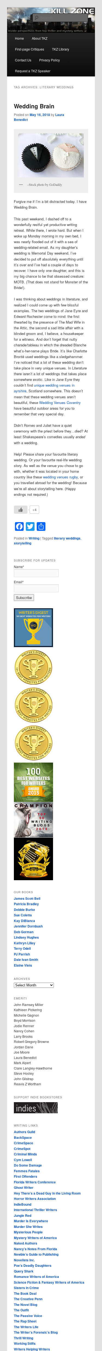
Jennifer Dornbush (28, 926)
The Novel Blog (25, 1304)
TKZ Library (60, 49)
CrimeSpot (22, 1148)
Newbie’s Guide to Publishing (36, 1254)
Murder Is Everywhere (31, 1220)
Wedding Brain (34, 106)
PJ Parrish (22, 954)
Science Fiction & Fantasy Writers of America (49, 1282)
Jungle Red (22, 1215)
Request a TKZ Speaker (32, 70)
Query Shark (23, 1271)
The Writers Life (26, 1326)
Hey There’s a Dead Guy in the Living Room (47, 1193)
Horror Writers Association (35, 1198)
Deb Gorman (23, 931)
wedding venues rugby (60, 476)
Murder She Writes (28, 1226)
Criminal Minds (25, 1154)
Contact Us (23, 60)
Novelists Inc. (24, 1260)
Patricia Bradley (26, 903)
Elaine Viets (23, 965)
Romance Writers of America (36, 1276)
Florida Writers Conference (35, 1182)
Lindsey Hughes (26, 937)
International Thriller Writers (35, 1209)
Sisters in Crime (26, 1287)
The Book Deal (25, 1293)
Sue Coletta (23, 915)
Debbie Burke (24, 909)
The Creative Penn (28, 1298)
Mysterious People (28, 1232)
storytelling (22, 543)
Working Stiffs (25, 1343)
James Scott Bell (27, 898)
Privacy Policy (49, 60)
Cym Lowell (23, 1159)
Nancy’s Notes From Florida (35, 1248)
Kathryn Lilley (24, 943)
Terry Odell (22, 948)
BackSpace (23, 1137)
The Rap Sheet (25, 1321)
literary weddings (67, 538)
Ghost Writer (23, 1187)
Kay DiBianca (24, 920)
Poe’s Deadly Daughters (32, 1265)
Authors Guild (24, 1131)
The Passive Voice (28, 1315)
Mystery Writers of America (35, 1237)
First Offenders (25, 1176)
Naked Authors (25, 1243)
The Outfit (21, 1310)
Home (19, 38)
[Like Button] (20, 510)
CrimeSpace (23, 1142)
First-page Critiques (29, 49)
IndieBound (22, 1204)
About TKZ (39, 38)
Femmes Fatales (27, 1170)
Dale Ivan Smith (26, 959)
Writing (34, 538)
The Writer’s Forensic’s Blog (36, 1332)
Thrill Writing (23, 1338)
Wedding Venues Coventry (60, 402)
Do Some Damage (28, 1165)
